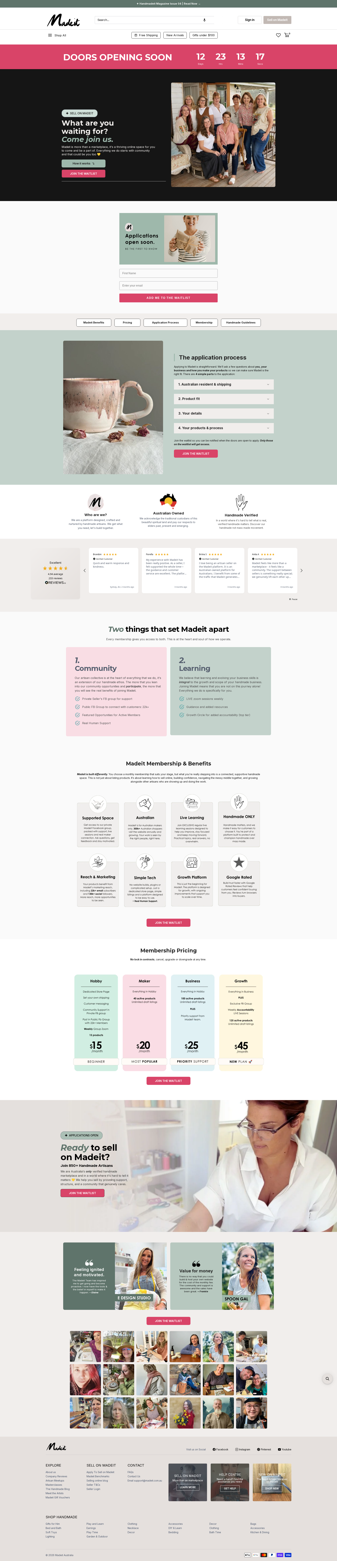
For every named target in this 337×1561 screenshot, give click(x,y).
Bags (253, 1523)
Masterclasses (54, 1484)
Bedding (173, 1532)
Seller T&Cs (93, 1484)
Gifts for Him (53, 1523)
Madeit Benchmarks (98, 1476)
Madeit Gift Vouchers (58, 1497)
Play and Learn (95, 1523)
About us (51, 1472)
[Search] (218, 20)
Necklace (133, 1528)
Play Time (92, 1532)
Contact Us (134, 1476)
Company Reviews (56, 1476)
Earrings (91, 1528)
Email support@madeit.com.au (145, 1480)
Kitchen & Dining (259, 1532)
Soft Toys (51, 1532)
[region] (193, 570)
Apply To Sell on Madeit (100, 1472)
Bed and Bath (53, 1528)
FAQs (131, 1472)
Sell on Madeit (277, 20)
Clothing (132, 1523)
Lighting (50, 1536)
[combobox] (154, 20)
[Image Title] (113, 407)
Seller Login (93, 1488)
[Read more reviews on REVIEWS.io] (55, 583)
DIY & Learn (175, 1528)
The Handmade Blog (58, 1488)
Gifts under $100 (204, 35)
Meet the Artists (55, 1493)
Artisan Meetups (55, 1480)
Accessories (175, 1523)
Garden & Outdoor (97, 1536)
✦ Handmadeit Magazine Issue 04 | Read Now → (169, 3)
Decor (213, 1523)
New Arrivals (175, 35)
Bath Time (215, 1532)
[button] (204, 20)
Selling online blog (97, 1480)
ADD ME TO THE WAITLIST (168, 297)
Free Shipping (148, 35)
